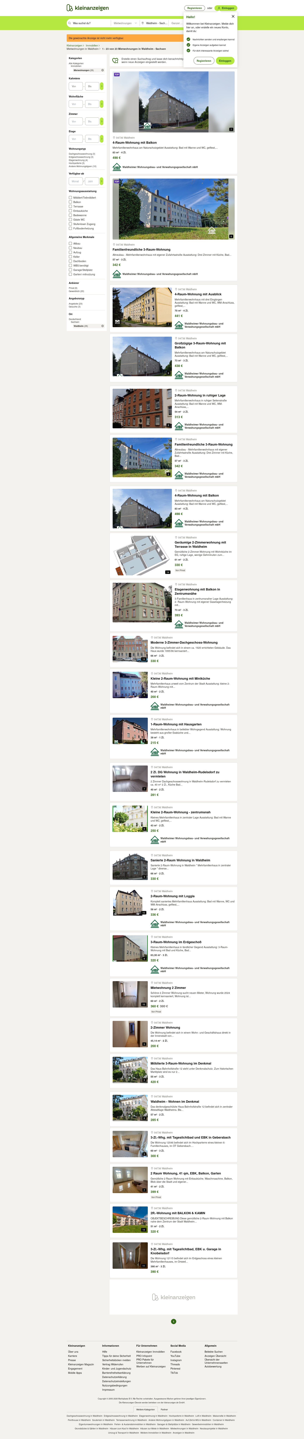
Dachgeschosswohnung (80, 153)
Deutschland (75, 318)
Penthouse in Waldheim (79, 1419)
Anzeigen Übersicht (215, 1356)
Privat (71, 287)
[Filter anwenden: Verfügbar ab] (101, 181)
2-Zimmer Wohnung (165, 1027)
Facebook (176, 1351)
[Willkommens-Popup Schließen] (233, 16)
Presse (72, 1360)
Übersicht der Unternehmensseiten (216, 1361)
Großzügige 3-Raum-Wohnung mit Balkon (200, 345)
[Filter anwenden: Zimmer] (101, 121)
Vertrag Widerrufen (112, 1364)
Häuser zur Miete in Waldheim (154, 1428)
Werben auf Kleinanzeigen (151, 1366)
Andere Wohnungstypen (80, 166)
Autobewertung (213, 1366)
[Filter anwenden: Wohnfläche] (101, 104)
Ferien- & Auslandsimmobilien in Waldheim (135, 1424)
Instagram (176, 1360)
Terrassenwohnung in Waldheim (131, 1419)
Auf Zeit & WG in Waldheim (198, 1419)
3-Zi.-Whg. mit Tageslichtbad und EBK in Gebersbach (191, 1137)
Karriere (72, 1356)
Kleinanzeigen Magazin (81, 1364)
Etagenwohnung (77, 159)
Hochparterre (75, 162)
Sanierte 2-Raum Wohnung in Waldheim (180, 860)
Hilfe (104, 1351)
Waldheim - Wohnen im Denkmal (175, 1102)
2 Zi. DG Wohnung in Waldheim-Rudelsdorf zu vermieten (185, 774)
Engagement (75, 1368)
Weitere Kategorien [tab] (145, 1409)
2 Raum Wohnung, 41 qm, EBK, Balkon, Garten (186, 1173)
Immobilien (76, 65)
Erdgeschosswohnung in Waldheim (121, 1415)
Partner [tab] (164, 1409)
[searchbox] (91, 23)
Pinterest (175, 1368)
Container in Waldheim (224, 1419)
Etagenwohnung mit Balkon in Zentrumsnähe (197, 591)
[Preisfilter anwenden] (101, 86)
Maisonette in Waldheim (224, 1415)
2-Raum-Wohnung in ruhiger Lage (200, 395)
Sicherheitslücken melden (116, 1360)
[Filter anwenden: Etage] (101, 139)
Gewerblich (74, 291)
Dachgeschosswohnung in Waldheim (84, 1415)
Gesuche (73, 306)
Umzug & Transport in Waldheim (123, 1432)
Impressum (108, 1389)
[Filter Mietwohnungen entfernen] (102, 70)
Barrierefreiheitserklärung (116, 1372)
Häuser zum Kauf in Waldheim (124, 1428)
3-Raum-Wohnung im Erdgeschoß (176, 942)
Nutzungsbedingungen (114, 1385)
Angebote (73, 303)
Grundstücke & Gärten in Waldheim (91, 1428)
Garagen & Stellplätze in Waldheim (174, 1424)
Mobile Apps (75, 1372)
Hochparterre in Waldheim (181, 1415)
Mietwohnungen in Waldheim (184, 1428)
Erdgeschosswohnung (79, 156)
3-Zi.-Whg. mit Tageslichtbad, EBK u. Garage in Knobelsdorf (186, 1251)
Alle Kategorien (76, 63)
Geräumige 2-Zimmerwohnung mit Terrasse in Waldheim (200, 544)
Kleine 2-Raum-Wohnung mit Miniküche (180, 678)
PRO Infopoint (144, 1356)
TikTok (174, 1372)
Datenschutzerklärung (114, 1377)
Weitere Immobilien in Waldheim (155, 1432)
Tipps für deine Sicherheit (116, 1356)
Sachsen (75, 321)
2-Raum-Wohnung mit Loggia (173, 896)
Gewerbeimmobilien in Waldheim (208, 1424)
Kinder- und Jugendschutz (116, 1368)
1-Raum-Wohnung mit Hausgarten (176, 724)
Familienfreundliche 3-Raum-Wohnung (141, 249)
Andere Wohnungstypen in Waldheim (166, 1419)
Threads (175, 1364)
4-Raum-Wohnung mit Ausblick (198, 294)
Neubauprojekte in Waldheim (214, 1428)
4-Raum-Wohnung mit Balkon (135, 143)
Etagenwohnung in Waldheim (153, 1415)
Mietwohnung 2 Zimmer (168, 988)
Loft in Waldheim (203, 1415)
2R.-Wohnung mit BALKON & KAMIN (178, 1213)
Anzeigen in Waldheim (183, 1432)
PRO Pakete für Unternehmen (145, 1361)
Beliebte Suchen (214, 1351)
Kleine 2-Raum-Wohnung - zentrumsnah (181, 812)
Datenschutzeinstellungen (116, 1381)
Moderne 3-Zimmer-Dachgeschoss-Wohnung (184, 642)
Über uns (73, 1351)
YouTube (175, 1356)
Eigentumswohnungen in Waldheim (96, 1424)
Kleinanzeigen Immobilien (150, 1351)
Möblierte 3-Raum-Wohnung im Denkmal (181, 1063)
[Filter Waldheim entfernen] (102, 326)
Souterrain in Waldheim (103, 1419)
